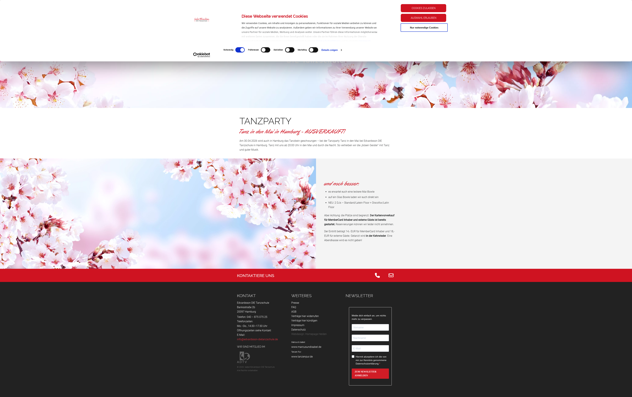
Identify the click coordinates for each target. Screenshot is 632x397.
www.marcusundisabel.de (306, 346)
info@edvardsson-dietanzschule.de (257, 339)
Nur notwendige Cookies (424, 27)
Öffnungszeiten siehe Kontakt (254, 330)
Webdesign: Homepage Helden (309, 334)
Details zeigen (329, 50)
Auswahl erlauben (423, 17)
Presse (295, 302)
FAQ (293, 307)
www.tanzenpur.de (302, 356)
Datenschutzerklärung (328, 41)
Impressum (364, 41)
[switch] (265, 50)
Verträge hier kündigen (304, 320)
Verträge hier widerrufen (305, 316)
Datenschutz (298, 329)
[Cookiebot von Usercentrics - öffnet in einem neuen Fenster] (201, 55)
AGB (293, 311)
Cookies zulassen (423, 8)
